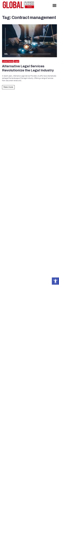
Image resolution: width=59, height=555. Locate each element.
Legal (16, 61)
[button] (55, 281)
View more (8, 87)
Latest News (7, 61)
